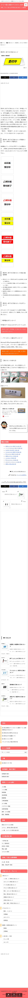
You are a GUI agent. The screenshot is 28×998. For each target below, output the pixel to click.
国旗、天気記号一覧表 (7, 864)
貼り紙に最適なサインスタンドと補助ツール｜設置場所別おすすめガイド (14, 728)
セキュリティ (7, 917)
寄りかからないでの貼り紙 (11, 460)
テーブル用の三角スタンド (10, 884)
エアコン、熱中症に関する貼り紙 (9, 827)
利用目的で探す (5, 776)
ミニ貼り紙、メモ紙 (7, 936)
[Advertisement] (14, 25)
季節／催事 (4, 849)
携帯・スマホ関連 (6, 811)
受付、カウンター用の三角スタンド (18, 471)
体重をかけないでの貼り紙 (11, 456)
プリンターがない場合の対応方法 (10, 741)
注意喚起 (6, 914)
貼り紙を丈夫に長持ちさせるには (10, 732)
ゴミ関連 (4, 786)
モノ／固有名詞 (5, 843)
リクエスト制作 (5, 851)
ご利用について (13, 1)
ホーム (3, 42)
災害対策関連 (5, 809)
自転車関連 (4, 795)
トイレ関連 (4, 789)
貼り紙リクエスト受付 (7, 738)
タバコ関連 (4, 803)
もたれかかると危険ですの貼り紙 (13, 452)
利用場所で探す (5, 773)
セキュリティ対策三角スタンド (11, 881)
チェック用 (6, 939)
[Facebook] (14, 77)
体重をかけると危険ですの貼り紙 (13, 446)
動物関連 (4, 798)
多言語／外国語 (5, 846)
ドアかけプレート (6, 908)
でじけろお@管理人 (22, 475)
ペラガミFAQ (21, 1)
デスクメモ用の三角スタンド (10, 887)
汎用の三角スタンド (8, 900)
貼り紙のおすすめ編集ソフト (9, 735)
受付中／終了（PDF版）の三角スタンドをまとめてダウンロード (14, 330)
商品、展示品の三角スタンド (10, 894)
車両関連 (4, 792)
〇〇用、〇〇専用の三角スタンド (11, 878)
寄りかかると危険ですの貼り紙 (12, 454)
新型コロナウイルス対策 (7, 824)
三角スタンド (11, 42)
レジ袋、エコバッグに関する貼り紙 (10, 830)
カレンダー (6, 942)
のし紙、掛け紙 (5, 862)
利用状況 (6, 920)
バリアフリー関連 (6, 806)
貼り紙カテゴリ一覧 (7, 763)
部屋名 (5, 928)
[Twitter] (5, 77)
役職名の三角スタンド (9, 897)
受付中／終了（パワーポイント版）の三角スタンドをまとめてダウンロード (14, 352)
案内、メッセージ (8, 911)
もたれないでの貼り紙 (10, 458)
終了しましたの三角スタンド (17, 658)
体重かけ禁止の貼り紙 (10, 464)
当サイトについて (5, 1)
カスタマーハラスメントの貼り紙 (13, 462)
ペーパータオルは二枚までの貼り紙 (13, 448)
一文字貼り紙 (5, 840)
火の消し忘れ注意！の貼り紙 (12, 450)
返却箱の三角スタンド (16, 684)
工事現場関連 (5, 800)
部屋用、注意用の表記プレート (9, 925)
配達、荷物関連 (5, 814)
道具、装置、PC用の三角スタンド (12, 903)
